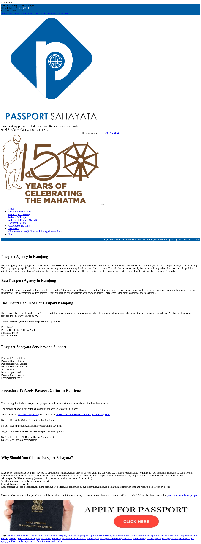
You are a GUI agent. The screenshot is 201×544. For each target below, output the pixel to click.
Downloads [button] (13, 228)
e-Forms (12, 231)
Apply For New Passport (20, 211)
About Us (6, 13)
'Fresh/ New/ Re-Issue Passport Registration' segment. (83, 414)
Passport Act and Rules (19, 225)
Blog (10, 234)
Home (11, 208)
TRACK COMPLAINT (45, 13)
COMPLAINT (26, 13)
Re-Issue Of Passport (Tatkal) (22, 220)
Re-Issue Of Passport (18, 217)
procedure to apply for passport (182, 495)
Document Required (18, 223)
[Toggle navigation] (102, 204)
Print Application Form (50, 231)
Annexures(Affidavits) (27, 231)
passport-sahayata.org (28, 414)
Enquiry (15, 13)
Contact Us (62, 13)
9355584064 (25, 8)
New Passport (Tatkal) (19, 214)
